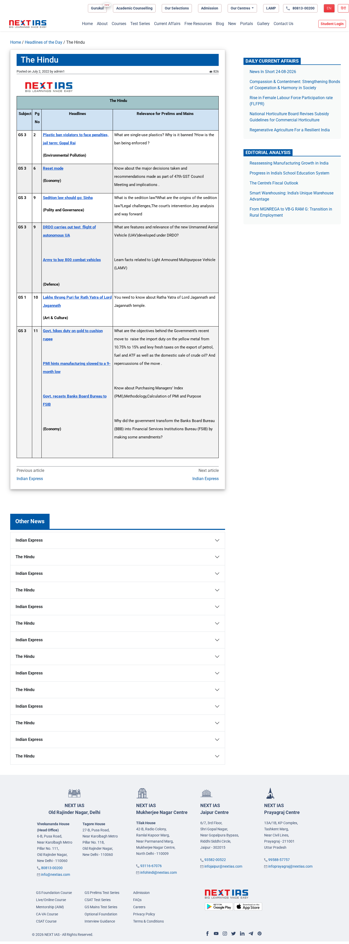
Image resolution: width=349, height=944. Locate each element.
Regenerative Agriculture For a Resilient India (290, 129)
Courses (119, 23)
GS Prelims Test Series (102, 893)
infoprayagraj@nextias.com (290, 866)
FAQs (137, 900)
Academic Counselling (134, 8)
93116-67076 (151, 866)
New (232, 23)
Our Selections (177, 8)
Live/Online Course (51, 900)
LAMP (271, 8)
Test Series (140, 23)
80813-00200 (52, 868)
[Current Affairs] (28, 24)
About (102, 23)
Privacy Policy (144, 914)
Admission (209, 8)
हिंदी (343, 8)
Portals (246, 23)
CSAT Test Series (98, 900)
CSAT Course (46, 921)
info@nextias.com (55, 874)
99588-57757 (279, 860)
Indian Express (30, 478)
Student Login (332, 24)
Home (87, 23)
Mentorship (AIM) (50, 907)
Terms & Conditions (148, 921)
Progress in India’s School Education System (289, 173)
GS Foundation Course (54, 893)
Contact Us (283, 23)
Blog (220, 23)
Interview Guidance (100, 921)
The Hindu (25, 556)
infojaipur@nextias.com (223, 866)
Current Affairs (167, 23)
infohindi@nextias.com (158, 872)
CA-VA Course (47, 914)
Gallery (263, 23)
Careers (139, 907)
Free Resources (198, 23)
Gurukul (97, 8)
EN (329, 8)
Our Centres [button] (241, 8)
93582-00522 (215, 860)
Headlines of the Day (43, 42)
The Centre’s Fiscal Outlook (274, 183)
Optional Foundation (101, 914)
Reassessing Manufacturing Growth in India (289, 163)
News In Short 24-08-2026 (273, 71)
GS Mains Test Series (101, 907)
